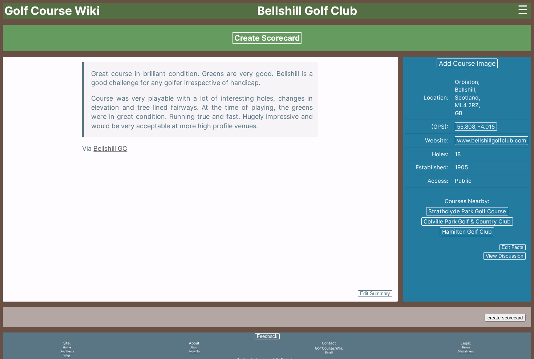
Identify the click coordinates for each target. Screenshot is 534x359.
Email (329, 352)
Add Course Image (467, 63)
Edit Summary (375, 293)
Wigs (67, 355)
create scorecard (505, 317)
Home (67, 347)
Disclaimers (466, 351)
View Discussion (504, 256)
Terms (466, 347)
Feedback (267, 336)
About (194, 347)
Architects (67, 351)
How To (194, 351)
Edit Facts (512, 247)
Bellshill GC (110, 148)
